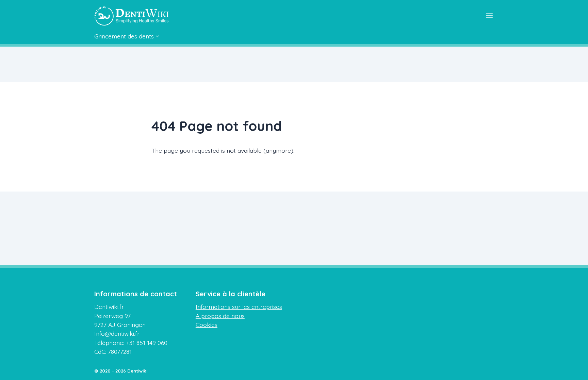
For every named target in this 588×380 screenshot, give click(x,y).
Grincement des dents (124, 36)
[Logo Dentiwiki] (131, 16)
